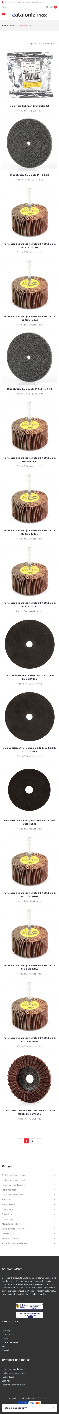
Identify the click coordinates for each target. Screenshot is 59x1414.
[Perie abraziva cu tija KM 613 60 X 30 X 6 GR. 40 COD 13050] (29, 212)
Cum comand (8, 1335)
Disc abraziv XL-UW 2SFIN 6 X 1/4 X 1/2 (29, 389)
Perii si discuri (8, 1234)
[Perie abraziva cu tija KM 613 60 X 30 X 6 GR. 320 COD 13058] (29, 1006)
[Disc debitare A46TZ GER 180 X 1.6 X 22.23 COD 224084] (29, 644)
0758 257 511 (10, 2)
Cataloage (6, 1331)
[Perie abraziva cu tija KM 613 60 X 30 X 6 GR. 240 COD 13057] (29, 934)
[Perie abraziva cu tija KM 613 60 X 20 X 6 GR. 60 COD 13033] (29, 285)
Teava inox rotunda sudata (13, 1185)
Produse (13, 25)
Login (4, 7)
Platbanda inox (8, 1204)
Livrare (5, 1338)
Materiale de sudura (10, 1224)
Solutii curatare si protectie (14, 1229)
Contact (5, 1350)
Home (5, 25)
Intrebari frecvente (10, 1342)
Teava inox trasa (9, 1190)
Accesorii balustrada (11, 1238)
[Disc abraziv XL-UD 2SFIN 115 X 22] (29, 143)
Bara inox (6, 1200)
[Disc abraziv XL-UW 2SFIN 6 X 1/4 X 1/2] (29, 357)
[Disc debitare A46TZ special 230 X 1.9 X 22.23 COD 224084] (29, 716)
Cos (52, 7)
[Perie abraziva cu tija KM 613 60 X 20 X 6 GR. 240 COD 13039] (29, 861)
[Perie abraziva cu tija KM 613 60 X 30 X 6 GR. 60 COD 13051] (29, 426)
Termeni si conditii (16, 1398)
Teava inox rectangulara (12, 1195)
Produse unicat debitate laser (15, 1243)
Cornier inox (7, 1209)
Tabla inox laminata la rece (14, 1175)
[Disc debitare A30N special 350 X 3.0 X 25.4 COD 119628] (29, 789)
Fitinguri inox (7, 1219)
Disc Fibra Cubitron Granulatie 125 (29, 106)
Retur (4, 1346)
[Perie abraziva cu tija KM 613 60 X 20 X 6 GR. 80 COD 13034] (29, 499)
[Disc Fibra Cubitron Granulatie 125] (29, 74)
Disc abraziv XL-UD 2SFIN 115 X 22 (29, 175)
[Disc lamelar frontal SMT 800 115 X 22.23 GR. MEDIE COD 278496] (29, 1079)
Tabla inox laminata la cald (13, 1180)
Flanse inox (7, 1214)
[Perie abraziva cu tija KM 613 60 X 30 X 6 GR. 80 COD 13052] (29, 571)
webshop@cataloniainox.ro (32, 2)
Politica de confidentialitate (37, 1398)
